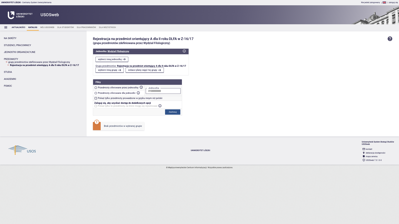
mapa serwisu (372, 156)
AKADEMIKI (10, 79)
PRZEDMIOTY (11, 59)
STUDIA (8, 72)
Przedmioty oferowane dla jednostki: (117, 93)
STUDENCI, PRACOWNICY (17, 45)
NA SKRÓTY (10, 38)
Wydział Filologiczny (118, 51)
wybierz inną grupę (107, 70)
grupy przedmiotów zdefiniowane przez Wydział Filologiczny (39, 62)
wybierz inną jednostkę (110, 59)
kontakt (369, 149)
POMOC (8, 85)
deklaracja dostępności (375, 153)
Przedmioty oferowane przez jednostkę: (118, 87)
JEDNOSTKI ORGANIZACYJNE (19, 52)
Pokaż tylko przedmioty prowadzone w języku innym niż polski (130, 98)
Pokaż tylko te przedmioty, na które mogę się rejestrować (128, 106)
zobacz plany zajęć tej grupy (142, 70)
